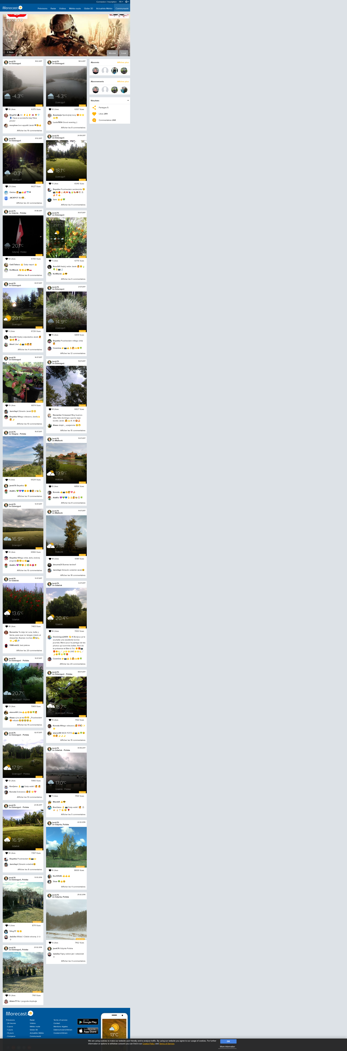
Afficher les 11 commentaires (29, 496)
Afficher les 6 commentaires (73, 279)
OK (228, 1041)
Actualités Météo (104, 9)
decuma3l (57, 564)
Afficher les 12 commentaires (72, 353)
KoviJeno (57, 807)
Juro (55, 199)
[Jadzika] (95, 70)
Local (123, 53)
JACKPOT (13, 197)
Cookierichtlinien (61, 1033)
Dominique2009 (60, 637)
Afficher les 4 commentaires (30, 350)
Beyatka (13, 416)
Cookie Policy (149, 1043)
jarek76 (12, 61)
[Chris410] (124, 70)
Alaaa (12, 717)
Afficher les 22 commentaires (29, 203)
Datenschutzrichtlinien (63, 1030)
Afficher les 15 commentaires (29, 570)
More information (227, 1046)
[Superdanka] (114, 70)
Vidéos (62, 9)
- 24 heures (11, 1023)
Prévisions (42, 9)
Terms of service (60, 1020)
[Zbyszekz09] (124, 89)
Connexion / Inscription (106, 2)
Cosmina (57, 348)
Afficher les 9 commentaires (73, 205)
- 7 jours (9, 1030)
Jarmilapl (13, 411)
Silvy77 (12, 931)
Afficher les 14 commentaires (29, 725)
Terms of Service (166, 1043)
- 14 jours (10, 1033)
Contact (57, 1023)
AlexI (11, 344)
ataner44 (13, 712)
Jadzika (12, 936)
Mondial (112, 53)
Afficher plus (123, 62)
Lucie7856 (57, 122)
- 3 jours (9, 1027)
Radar (53, 9)
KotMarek (13, 270)
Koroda (12, 792)
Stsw (55, 881)
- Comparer (10, 1036)
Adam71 (13, 1001)
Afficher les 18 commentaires (72, 575)
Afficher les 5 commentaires (73, 814)
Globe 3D (88, 9)
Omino (12, 192)
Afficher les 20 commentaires (29, 651)
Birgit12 (13, 115)
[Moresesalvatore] (105, 70)
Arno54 (12, 337)
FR (120, 2)
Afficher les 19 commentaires (29, 131)
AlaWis (12, 491)
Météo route (75, 9)
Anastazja (57, 115)
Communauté (122, 9)
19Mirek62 (14, 645)
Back (11, 52)
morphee (13, 125)
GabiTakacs (14, 264)
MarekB (56, 802)
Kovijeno (13, 786)
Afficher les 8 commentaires (30, 275)
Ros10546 (57, 876)
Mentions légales (61, 1027)
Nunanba (13, 632)
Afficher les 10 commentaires (29, 424)
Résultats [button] (95, 100)
